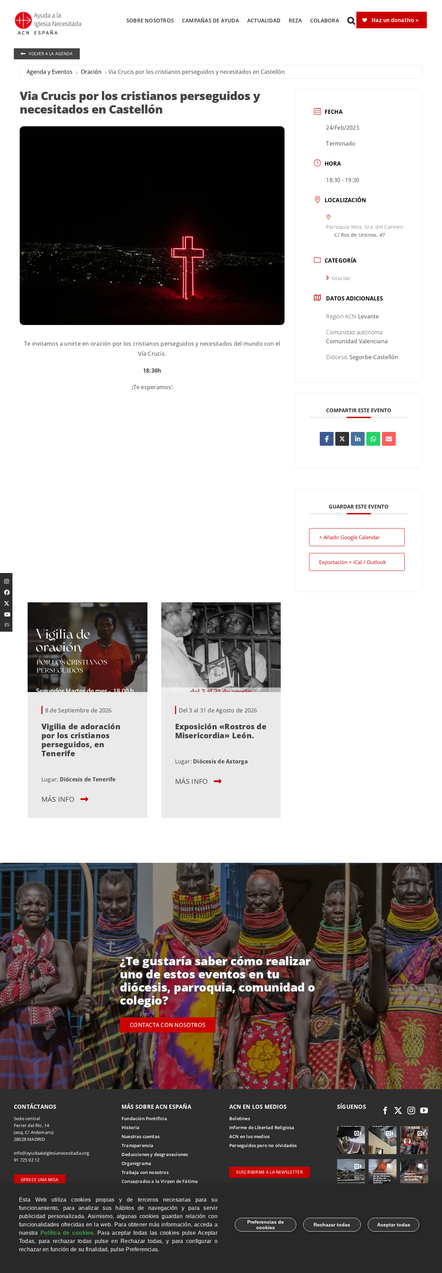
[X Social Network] (342, 439)
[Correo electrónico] (389, 439)
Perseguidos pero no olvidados (263, 1145)
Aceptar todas (393, 1224)
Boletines (239, 1118)
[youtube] (424, 1110)
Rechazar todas (332, 1224)
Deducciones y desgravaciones (155, 1154)
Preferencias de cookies (265, 1224)
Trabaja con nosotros (145, 1172)
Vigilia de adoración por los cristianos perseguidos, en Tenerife (81, 739)
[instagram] (411, 1110)
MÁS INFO (58, 798)
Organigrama (136, 1163)
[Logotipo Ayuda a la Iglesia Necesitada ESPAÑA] (49, 14)
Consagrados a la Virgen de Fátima (160, 1181)
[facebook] (385, 1110)
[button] (351, 20)
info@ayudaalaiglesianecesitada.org (51, 1153)
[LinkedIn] (358, 439)
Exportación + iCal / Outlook (352, 562)
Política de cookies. (67, 1233)
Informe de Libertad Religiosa (262, 1127)
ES (6, 624)
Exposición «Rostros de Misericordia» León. (221, 730)
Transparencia (138, 1145)
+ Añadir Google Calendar (349, 537)
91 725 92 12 (26, 1160)
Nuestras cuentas (141, 1136)
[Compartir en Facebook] (327, 439)
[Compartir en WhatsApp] (373, 439)
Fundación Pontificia (144, 1118)
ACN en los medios (249, 1136)
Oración (91, 72)
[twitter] (398, 1110)
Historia (131, 1127)
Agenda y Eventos (50, 72)
